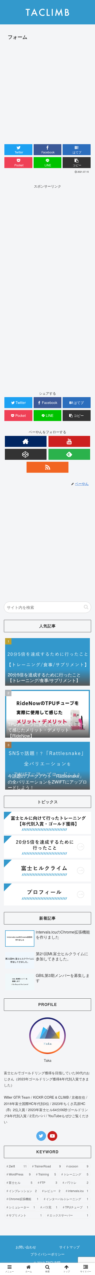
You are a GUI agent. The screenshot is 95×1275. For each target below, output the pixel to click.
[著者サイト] (26, 441)
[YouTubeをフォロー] (69, 441)
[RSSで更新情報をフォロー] (47, 467)
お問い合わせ (26, 1247)
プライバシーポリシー (47, 1254)
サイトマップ (69, 1247)
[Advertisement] (47, 91)
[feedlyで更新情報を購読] (69, 454)
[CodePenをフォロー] (26, 454)
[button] (77, 162)
